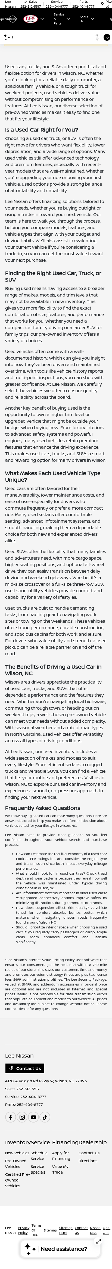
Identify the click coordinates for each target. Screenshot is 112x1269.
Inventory (18, 1142)
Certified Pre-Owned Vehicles (17, 1180)
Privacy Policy (23, 1230)
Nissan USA (95, 1230)
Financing (65, 1142)
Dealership (93, 1142)
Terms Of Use (37, 1230)
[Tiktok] (44, 1117)
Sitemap (50, 1230)
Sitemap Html (66, 1230)
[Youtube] (33, 1117)
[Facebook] (10, 1117)
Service (40, 1142)
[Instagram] (22, 1117)
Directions (88, 1160)
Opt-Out (106, 1230)
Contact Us (28, 1068)
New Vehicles (17, 1152)
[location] (102, 4)
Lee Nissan (10, 1230)
